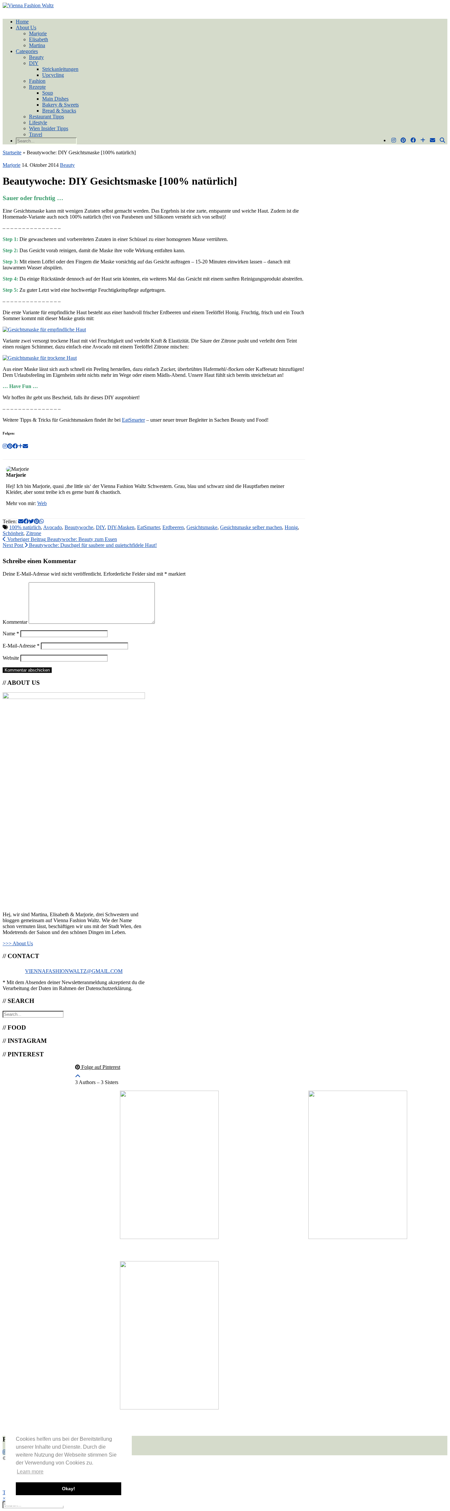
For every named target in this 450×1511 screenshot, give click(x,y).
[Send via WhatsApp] (41, 521)
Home (22, 21)
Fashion (37, 81)
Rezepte (37, 87)
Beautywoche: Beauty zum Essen (61, 539)
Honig (291, 527)
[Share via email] (20, 521)
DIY (34, 63)
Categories (27, 51)
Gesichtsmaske (201, 527)
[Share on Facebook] (26, 521)
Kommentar (15, 622)
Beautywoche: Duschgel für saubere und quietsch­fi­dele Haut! (80, 545)
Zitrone (33, 533)
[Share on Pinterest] (36, 521)
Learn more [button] (30, 1471)
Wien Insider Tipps (48, 128)
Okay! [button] (68, 1488)
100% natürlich (25, 527)
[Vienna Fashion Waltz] (28, 5)
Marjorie (38, 33)
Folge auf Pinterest (100, 1067)
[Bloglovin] (422, 140)
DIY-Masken (120, 527)
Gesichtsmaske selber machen (251, 527)
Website (11, 658)
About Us (26, 27)
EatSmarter (133, 420)
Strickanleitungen (60, 69)
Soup (47, 93)
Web (42, 503)
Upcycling (53, 75)
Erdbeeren (173, 527)
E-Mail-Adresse (21, 646)
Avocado (52, 527)
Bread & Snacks (59, 110)
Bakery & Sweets (60, 104)
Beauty (36, 57)
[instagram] (5, 1452)
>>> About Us (18, 943)
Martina (37, 45)
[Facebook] (413, 140)
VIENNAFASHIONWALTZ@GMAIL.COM (74, 971)
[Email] (432, 140)
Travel (35, 134)
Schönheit (13, 533)
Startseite (12, 152)
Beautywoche (79, 527)
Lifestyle (38, 122)
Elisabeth (38, 39)
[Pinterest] (403, 140)
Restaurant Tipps (46, 116)
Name (11, 633)
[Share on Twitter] (31, 521)
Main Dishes (55, 99)
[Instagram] (393, 140)
